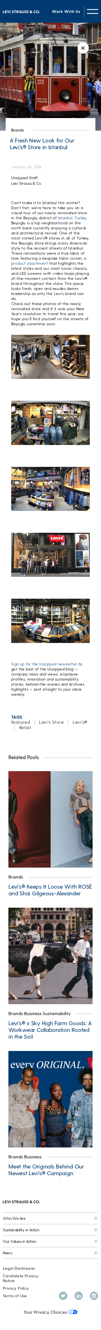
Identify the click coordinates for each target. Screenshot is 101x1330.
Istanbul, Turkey (72, 217)
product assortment (29, 263)
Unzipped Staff (24, 177)
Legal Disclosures (19, 1268)
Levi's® (80, 722)
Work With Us (66, 11)
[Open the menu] (92, 11)
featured (20, 722)
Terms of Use (15, 1295)
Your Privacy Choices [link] (45, 1312)
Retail (25, 727)
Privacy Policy (16, 1288)
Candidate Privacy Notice (21, 1278)
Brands (17, 130)
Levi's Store (51, 722)
